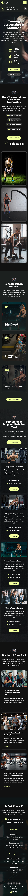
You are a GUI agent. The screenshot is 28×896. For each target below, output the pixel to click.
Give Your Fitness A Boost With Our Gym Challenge (14, 774)
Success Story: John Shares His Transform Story (12, 692)
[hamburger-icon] (25, 2)
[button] (7, 705)
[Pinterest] (19, 883)
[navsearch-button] (25, 8)
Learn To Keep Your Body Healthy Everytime (14, 734)
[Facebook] (8, 883)
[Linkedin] (17, 883)
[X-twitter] (11, 883)
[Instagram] (14, 883)
